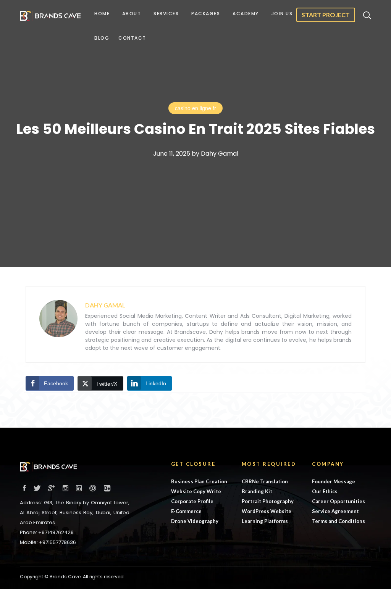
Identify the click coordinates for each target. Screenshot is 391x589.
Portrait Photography (268, 501)
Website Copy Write (196, 491)
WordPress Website (266, 511)
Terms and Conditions (338, 521)
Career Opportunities (338, 501)
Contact (132, 38)
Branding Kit (257, 491)
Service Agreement (335, 511)
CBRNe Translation (265, 481)
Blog (101, 38)
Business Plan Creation (199, 481)
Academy (246, 13)
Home (102, 13)
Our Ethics (325, 491)
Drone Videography (194, 521)
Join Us (282, 13)
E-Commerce (186, 511)
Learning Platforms (265, 521)
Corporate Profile (192, 501)
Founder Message (333, 481)
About (131, 13)
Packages (205, 13)
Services (166, 13)
